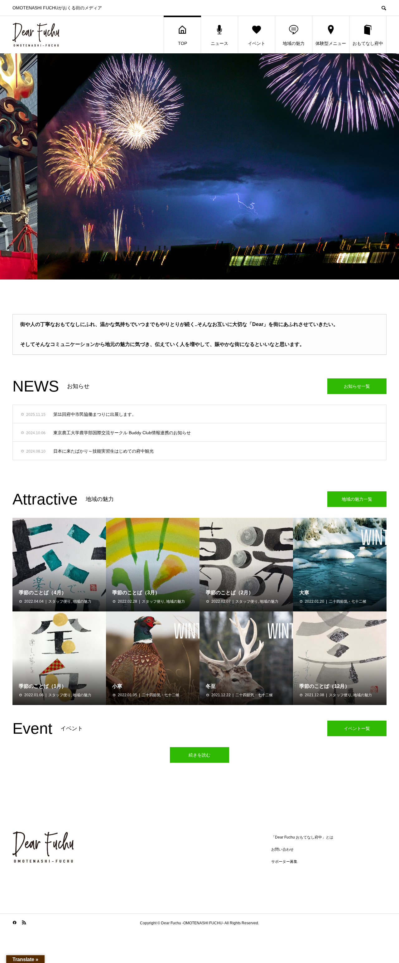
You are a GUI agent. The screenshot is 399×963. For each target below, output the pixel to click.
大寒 (304, 592)
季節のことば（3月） (136, 592)
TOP (182, 43)
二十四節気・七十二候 (347, 601)
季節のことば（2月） (229, 592)
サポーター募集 (284, 861)
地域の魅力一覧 (357, 499)
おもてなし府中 (368, 43)
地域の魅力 (294, 43)
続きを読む (199, 754)
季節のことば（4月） (42, 592)
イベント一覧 (357, 728)
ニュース (219, 43)
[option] (199, 166)
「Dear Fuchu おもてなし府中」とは (302, 837)
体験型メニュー (330, 43)
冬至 (211, 686)
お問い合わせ (282, 849)
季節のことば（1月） (42, 686)
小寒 (117, 686)
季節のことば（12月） (324, 686)
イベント (256, 43)
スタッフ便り (59, 601)
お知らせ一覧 (357, 386)
